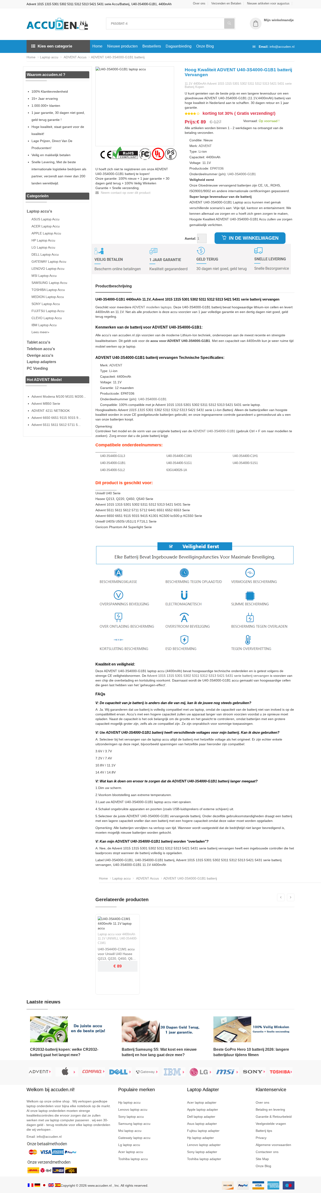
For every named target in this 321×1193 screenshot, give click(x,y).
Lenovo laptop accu (132, 1109)
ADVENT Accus (74, 57)
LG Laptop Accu (43, 247)
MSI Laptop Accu (44, 275)
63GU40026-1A (176, 470)
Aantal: (190, 238)
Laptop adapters (41, 362)
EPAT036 (217, 168)
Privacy (261, 1138)
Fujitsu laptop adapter (203, 1131)
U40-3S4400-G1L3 (112, 456)
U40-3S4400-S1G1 (179, 463)
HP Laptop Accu (43, 240)
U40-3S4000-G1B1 (241, 174)
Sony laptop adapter (202, 1152)
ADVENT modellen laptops (152, 307)
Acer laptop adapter (201, 1102)
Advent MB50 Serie (45, 403)
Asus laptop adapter (202, 1124)
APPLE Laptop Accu (46, 233)
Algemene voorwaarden (273, 1145)
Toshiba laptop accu (133, 1159)
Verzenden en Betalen (226, 3)
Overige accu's (40, 355)
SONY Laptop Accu (45, 304)
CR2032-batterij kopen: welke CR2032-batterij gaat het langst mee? (64, 1052)
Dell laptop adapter (201, 1116)
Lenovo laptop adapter (204, 1145)
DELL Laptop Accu (45, 254)
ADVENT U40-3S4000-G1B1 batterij (118, 57)
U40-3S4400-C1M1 (179, 456)
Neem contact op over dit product (125, 192)
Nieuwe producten (122, 46)
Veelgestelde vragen (271, 1124)
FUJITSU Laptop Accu (47, 311)
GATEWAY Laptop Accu (48, 261)
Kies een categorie (55, 46)
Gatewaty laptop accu (134, 1138)
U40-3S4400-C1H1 (245, 456)
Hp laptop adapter (200, 1138)
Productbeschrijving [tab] (113, 286)
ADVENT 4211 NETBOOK (50, 410)
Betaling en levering (270, 1109)
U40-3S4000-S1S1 (245, 463)
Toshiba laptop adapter (204, 1159)
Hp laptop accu (129, 1102)
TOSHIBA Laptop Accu (48, 290)
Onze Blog (205, 46)
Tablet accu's (38, 342)
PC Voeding (37, 368)
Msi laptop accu (129, 1131)
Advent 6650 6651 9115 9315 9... (56, 418)
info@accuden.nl (282, 46)
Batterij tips (264, 1131)
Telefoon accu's (41, 349)
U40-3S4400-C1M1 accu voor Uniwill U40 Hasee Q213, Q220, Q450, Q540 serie (117, 954)
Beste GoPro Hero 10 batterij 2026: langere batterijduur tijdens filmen (251, 1052)
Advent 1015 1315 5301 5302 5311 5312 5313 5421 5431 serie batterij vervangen (208, 676)
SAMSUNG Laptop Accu (49, 283)
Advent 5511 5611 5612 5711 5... (56, 425)
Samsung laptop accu (134, 1124)
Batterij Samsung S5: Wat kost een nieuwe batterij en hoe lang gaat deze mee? (159, 1052)
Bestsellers (151, 46)
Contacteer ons (267, 1152)
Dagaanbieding (179, 46)
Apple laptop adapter (202, 1109)
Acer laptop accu (130, 1152)
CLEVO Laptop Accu (46, 318)
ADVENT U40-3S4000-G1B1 (214, 431)
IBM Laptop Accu (44, 325)
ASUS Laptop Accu (45, 219)
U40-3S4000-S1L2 (112, 470)
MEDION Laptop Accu (47, 297)
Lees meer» (40, 332)
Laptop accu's (39, 211)
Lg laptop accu (129, 1145)
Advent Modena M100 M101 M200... (58, 396)
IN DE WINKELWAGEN (252, 238)
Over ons (199, 3)
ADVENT (205, 146)
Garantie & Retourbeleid (274, 1116)
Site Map (262, 1159)
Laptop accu (49, 57)
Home (97, 46)
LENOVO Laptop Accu (47, 268)
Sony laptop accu (131, 1116)
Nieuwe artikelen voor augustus (268, 3)
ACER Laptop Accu (45, 226)
